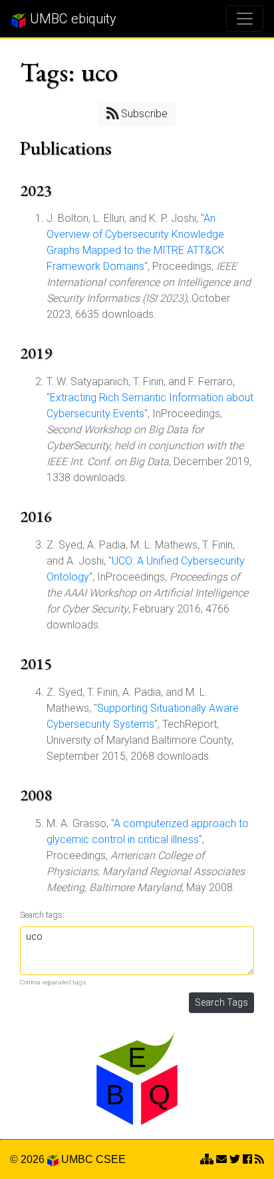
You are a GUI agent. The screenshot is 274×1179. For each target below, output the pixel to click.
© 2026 (28, 1159)
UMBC (77, 1159)
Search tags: (42, 915)
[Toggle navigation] (244, 18)
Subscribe (143, 113)
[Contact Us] (206, 1159)
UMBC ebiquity (71, 19)
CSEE (111, 1159)
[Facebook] (247, 1159)
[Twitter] (234, 1159)
